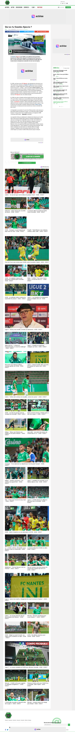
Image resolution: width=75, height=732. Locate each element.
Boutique (39, 7)
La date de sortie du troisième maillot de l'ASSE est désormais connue (60, 102)
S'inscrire (68, 7)
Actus (12, 7)
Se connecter (61, 7)
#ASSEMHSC (61, 84)
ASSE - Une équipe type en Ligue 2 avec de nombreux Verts (60, 86)
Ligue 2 (57, 80)
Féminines (57, 72)
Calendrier (14, 720)
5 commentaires (25, 29)
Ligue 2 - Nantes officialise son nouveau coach (60, 79)
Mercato (57, 76)
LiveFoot (22, 722)
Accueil (7, 7)
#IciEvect (26, 720)
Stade (57, 84)
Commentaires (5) (27, 163)
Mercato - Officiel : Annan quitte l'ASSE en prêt (60, 75)
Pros (6, 29)
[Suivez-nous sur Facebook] (5, 730)
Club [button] (34, 7)
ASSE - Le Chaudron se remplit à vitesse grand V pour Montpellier (60, 82)
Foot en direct (29, 722)
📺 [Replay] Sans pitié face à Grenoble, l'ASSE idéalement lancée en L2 (60, 94)
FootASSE (19, 722)
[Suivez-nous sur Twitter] (7, 730)
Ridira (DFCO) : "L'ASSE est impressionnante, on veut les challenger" (61, 98)
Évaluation (22, 720)
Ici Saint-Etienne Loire (13, 722)
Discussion (19, 7)
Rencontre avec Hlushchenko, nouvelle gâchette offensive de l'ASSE (60, 71)
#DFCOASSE (61, 99)
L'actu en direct (66, 68)
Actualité (6, 720)
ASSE (25, 722)
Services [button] (27, 7)
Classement (10, 720)
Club (56, 103)
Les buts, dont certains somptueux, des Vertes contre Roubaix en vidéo (60, 90)
